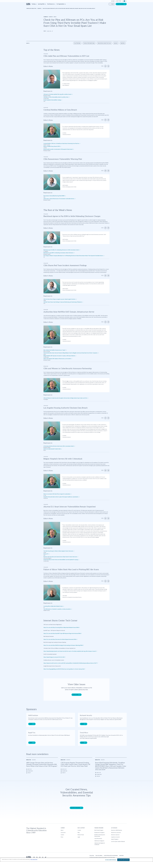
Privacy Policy (92, 855)
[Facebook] (42, 857)
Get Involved (114, 827)
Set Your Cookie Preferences (110, 859)
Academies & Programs (99, 832)
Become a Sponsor (115, 834)
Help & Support (81, 827)
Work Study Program (98, 830)
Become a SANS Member (116, 830)
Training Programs (98, 827)
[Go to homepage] (28, 4)
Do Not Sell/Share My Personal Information (111, 855)
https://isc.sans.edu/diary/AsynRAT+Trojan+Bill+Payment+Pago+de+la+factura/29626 (62, 633)
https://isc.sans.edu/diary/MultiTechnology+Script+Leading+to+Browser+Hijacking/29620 (63, 645)
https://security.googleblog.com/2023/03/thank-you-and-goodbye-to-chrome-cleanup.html (64, 669)
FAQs (79, 832)
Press (62, 837)
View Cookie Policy (33, 859)
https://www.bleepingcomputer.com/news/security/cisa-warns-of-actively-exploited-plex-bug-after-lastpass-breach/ (70, 651)
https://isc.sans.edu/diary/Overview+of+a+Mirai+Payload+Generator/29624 (60, 639)
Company (63, 827)
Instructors (63, 832)
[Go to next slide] (108, 66)
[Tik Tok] (45, 857)
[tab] (34, 4)
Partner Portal (81, 834)
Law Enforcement (98, 838)
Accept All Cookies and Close (123, 859)
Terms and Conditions (98, 855)
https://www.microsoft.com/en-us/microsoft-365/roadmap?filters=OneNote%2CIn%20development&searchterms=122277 (70, 663)
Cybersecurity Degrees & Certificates (99, 844)
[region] (76, 860)
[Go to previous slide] (105, 66)
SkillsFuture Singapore (99, 840)
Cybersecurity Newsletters (31, 8)
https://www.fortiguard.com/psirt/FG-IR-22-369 (54, 657)
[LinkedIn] (34, 857)
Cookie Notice (121, 855)
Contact (79, 830)
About (62, 830)
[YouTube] (40, 857)
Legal (79, 837)
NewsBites (39, 8)
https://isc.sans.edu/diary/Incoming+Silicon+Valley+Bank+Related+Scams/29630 (61, 627)
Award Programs (114, 839)
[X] (37, 857)
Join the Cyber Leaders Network (118, 841)
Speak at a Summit (115, 837)
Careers (62, 834)
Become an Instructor (116, 832)
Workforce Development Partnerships (99, 835)
